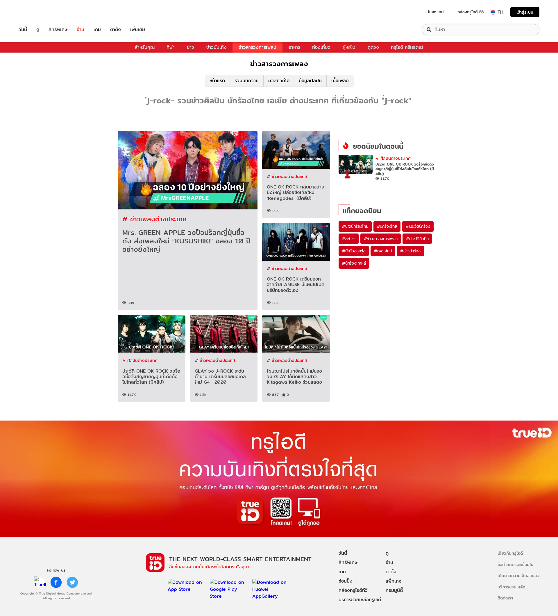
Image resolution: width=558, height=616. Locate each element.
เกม (97, 29)
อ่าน (80, 29)
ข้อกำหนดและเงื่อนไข (515, 564)
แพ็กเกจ (393, 581)
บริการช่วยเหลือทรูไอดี (360, 599)
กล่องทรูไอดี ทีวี (470, 12)
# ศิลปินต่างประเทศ (140, 360)
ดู (37, 29)
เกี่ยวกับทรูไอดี (510, 553)
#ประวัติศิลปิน (417, 239)
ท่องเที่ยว (321, 47)
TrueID (36, 12)
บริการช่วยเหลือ (511, 586)
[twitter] (72, 582)
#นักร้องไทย (387, 226)
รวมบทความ (247, 80)
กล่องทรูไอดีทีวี (353, 590)
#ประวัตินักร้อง (418, 226)
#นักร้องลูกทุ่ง (353, 251)
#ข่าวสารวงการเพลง (381, 239)
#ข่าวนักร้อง (410, 251)
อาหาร (294, 47)
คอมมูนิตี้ (394, 590)
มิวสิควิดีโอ (278, 80)
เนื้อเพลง (340, 80)
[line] (40, 582)
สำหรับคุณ (145, 47)
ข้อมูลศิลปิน (310, 80)
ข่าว (190, 47)
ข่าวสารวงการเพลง (257, 47)
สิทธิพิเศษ (58, 29)
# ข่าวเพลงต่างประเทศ (154, 219)
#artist (348, 239)
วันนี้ (23, 29)
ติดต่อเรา (505, 598)
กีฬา (171, 47)
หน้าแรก (217, 80)
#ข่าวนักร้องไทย (355, 226)
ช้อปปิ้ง (346, 581)
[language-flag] (493, 12)
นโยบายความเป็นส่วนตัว (518, 575)
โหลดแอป (436, 12)
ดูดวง (373, 47)
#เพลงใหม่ (382, 251)
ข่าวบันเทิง (216, 47)
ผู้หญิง (349, 47)
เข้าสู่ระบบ (524, 12)
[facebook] (56, 582)
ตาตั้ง (115, 29)
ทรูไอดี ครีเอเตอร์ (407, 47)
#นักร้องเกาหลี (354, 263)
